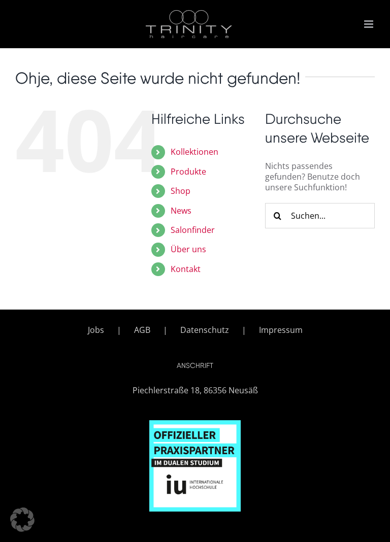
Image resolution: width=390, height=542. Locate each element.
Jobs (96, 330)
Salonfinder (193, 229)
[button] (22, 519)
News (181, 210)
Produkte (188, 171)
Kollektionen (194, 151)
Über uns (188, 249)
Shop (180, 190)
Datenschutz (204, 330)
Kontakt (186, 269)
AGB (142, 330)
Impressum (281, 330)
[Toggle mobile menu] (369, 24)
